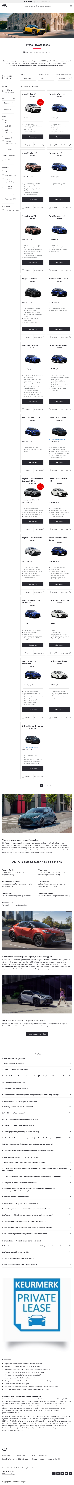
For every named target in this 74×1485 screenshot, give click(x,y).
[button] (9, 98)
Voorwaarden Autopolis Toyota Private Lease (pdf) (23, 1375)
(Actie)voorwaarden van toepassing (21, 1408)
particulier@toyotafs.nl (10, 1412)
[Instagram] (58, 1473)
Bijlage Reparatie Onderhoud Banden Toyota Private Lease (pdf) (28, 1381)
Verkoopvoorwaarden (39, 1455)
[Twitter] (70, 1473)
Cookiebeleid (7, 1455)
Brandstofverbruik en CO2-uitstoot (15, 1459)
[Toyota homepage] (4, 5)
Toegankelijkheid (54, 1459)
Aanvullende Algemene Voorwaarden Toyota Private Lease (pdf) (28, 1369)
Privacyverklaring (22, 1455)
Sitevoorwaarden (38, 1459)
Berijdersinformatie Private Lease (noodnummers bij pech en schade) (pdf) (31, 1386)
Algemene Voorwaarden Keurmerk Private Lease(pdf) (24, 1363)
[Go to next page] (53, 785)
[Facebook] (54, 1473)
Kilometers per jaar (43, 74)
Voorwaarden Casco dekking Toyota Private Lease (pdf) (24, 1372)
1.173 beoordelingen (43, 2)
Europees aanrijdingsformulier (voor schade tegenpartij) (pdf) (27, 1389)
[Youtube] (66, 1473)
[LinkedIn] (62, 1473)
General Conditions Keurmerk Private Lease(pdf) (22, 1366)
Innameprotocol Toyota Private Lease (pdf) (20, 1378)
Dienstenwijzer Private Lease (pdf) (17, 1383)
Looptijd (22, 74)
